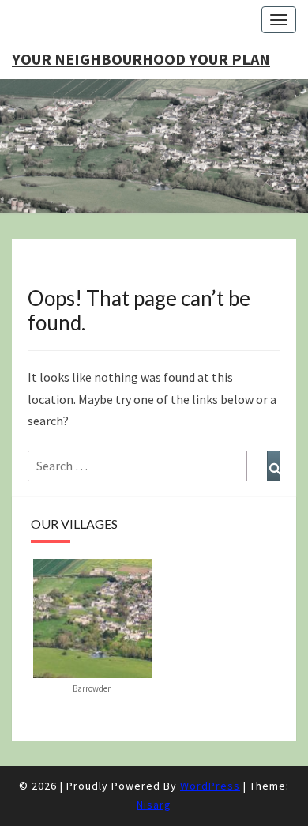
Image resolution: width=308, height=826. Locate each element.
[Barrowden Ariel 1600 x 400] (92, 616)
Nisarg (154, 805)
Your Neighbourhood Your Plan (141, 59)
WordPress (210, 786)
